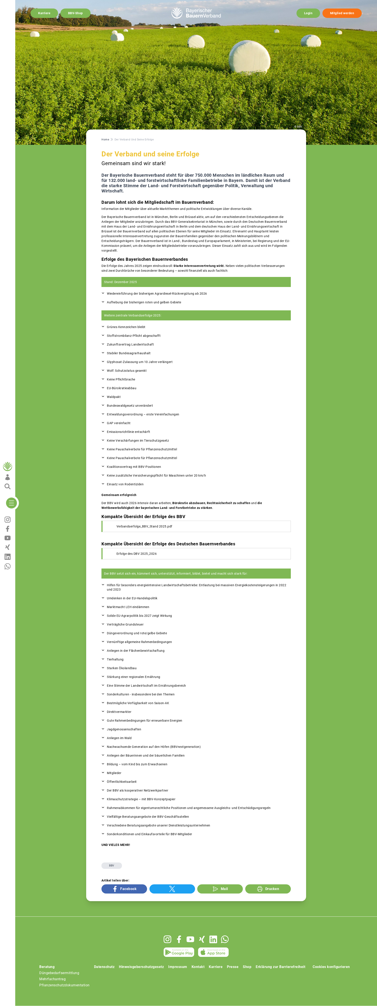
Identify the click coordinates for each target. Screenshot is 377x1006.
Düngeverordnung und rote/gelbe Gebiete (137, 633)
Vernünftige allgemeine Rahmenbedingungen (139, 642)
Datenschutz (104, 967)
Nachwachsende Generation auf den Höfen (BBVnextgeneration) (154, 746)
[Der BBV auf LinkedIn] (213, 939)
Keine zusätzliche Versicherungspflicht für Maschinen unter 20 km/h (156, 475)
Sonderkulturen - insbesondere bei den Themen (141, 694)
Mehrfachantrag (52, 979)
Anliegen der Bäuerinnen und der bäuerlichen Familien (146, 755)
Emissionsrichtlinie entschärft (128, 432)
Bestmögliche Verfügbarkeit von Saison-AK (138, 703)
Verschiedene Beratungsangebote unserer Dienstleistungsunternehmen (158, 825)
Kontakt (198, 967)
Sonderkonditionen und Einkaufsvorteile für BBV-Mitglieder (149, 834)
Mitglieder (114, 773)
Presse (232, 967)
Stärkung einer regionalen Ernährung (133, 677)
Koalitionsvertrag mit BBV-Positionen (134, 466)
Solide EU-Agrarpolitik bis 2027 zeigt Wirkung (139, 615)
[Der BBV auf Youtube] (190, 939)
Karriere (44, 13)
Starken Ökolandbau (122, 668)
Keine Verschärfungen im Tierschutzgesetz (138, 440)
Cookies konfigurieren (331, 967)
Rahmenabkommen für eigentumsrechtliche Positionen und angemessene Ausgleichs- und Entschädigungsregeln (189, 808)
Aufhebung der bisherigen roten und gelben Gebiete (144, 302)
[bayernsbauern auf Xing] (202, 939)
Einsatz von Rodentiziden (125, 484)
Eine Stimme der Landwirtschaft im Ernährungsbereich (146, 685)
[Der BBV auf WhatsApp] (225, 939)
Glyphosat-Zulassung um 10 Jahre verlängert (140, 362)
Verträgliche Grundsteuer (125, 624)
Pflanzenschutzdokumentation (64, 985)
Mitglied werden (342, 13)
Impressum (177, 967)
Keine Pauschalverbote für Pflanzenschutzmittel (142, 449)
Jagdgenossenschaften (124, 729)
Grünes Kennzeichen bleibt (126, 327)
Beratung (47, 967)
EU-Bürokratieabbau (121, 388)
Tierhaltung (115, 659)
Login (308, 13)
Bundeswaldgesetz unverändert (130, 405)
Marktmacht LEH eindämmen (128, 607)
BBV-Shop (75, 13)
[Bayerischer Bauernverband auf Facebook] (179, 939)
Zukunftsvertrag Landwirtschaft (130, 344)
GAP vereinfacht (119, 423)
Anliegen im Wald (119, 738)
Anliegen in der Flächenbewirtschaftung (136, 650)
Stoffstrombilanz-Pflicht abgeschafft (134, 335)
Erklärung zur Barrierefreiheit (280, 967)
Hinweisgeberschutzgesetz (141, 967)
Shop (247, 967)
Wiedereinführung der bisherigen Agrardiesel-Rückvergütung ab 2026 (157, 293)
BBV (111, 865)
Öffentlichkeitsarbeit (122, 781)
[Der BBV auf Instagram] (167, 939)
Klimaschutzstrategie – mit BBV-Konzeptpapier (141, 799)
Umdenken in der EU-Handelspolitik (132, 598)
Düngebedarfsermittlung (59, 973)
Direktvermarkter (119, 712)
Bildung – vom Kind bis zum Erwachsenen (137, 764)
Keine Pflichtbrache (121, 379)
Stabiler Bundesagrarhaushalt (129, 353)
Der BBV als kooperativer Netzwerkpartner (137, 790)
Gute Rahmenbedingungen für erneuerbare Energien (144, 720)
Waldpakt (114, 397)
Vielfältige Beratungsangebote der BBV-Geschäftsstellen (148, 816)
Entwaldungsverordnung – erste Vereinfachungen (143, 414)
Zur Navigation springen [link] (18, 3)
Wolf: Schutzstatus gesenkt (127, 370)
